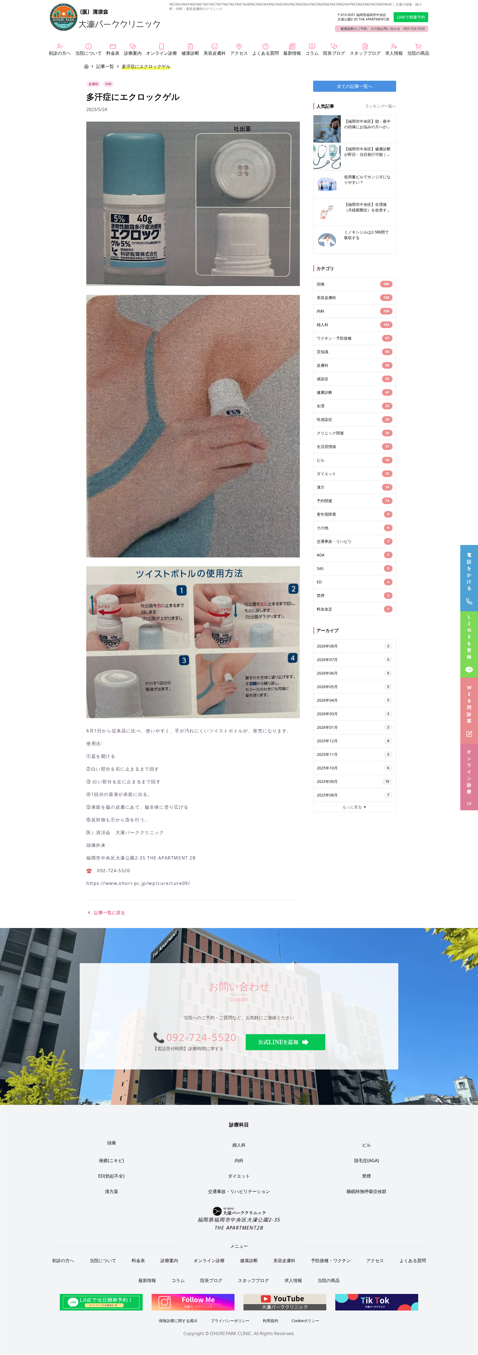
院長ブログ (211, 1281)
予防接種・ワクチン (331, 1261)
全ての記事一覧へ (354, 86)
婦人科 (239, 1145)
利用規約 (270, 1320)
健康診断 (249, 1261)
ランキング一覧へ (380, 106)
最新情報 (147, 1281)
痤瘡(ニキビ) (111, 1160)
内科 (239, 1160)
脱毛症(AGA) (366, 1160)
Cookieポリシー (305, 1320)
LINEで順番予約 (411, 17)
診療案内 (169, 1261)
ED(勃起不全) (111, 1176)
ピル (366, 1145)
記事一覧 (105, 66)
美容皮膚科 (284, 1261)
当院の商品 (329, 1281)
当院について (103, 1261)
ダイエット (239, 1176)
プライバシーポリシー (230, 1320)
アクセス (375, 1261)
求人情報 (293, 1281)
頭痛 (111, 1143)
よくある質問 (412, 1261)
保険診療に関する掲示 (178, 1320)
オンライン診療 (209, 1261)
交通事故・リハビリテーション (239, 1191)
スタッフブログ (253, 1281)
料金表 (138, 1261)
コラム (178, 1281)
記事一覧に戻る (109, 913)
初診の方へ (63, 1261)
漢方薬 (111, 1191)
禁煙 (366, 1176)
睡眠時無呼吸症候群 (366, 1191)
